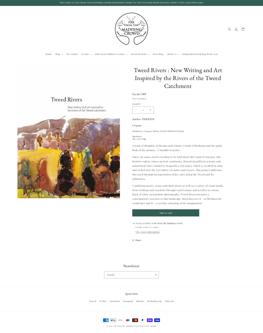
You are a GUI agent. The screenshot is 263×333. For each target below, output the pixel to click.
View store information (148, 231)
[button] (59, 54)
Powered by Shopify (148, 326)
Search (92, 301)
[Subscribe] (155, 274)
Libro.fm (169, 301)
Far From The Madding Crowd (126, 326)
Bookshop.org (154, 301)
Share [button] (138, 240)
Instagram (128, 301)
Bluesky (140, 301)
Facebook (115, 301)
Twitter (103, 301)
